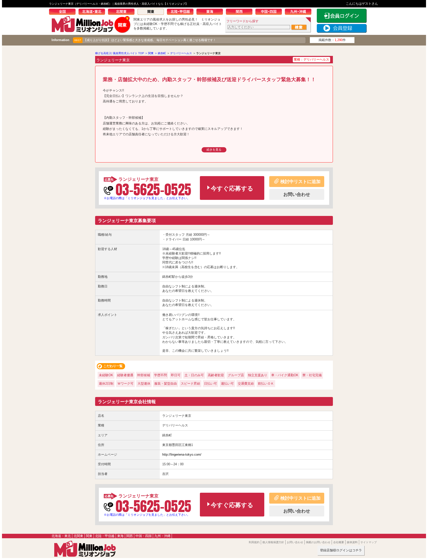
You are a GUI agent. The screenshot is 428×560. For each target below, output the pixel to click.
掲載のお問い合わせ (318, 542)
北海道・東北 (93, 12)
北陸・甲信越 (181, 12)
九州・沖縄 (299, 12)
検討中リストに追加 (300, 181)
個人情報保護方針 (273, 542)
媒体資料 (352, 542)
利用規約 (254, 542)
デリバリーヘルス (181, 53)
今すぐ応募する (232, 188)
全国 (64, 12)
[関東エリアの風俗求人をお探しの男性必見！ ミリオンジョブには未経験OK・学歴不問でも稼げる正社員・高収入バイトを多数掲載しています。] (91, 31)
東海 (211, 12)
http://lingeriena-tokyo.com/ (181, 454)
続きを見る (214, 149)
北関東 (122, 12)
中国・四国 (270, 12)
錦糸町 (162, 53)
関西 (240, 12)
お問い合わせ (296, 194)
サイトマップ (368, 542)
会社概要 (338, 542)
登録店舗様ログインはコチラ (341, 550)
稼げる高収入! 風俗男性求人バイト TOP (119, 53)
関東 (152, 12)
